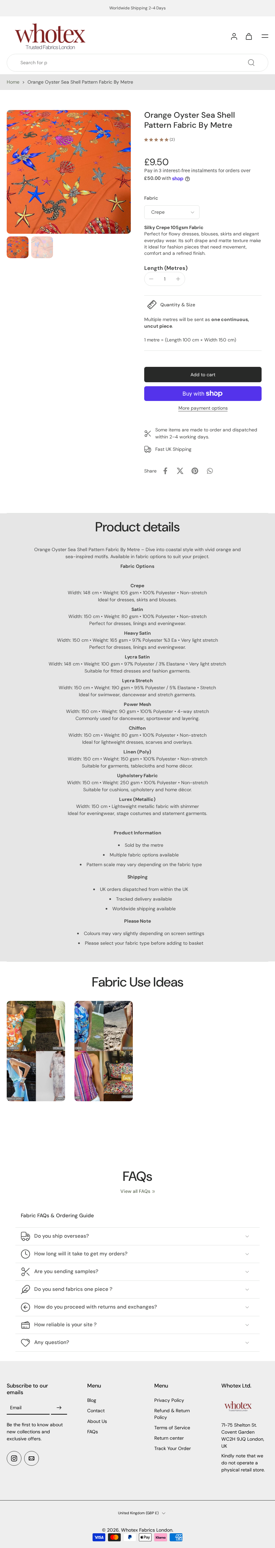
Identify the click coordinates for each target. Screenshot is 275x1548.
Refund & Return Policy (172, 1414)
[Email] (31, 1458)
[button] (265, 36)
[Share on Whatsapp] (209, 470)
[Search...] (251, 62)
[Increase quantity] (178, 279)
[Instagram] (14, 1458)
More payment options (203, 408)
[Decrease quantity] (151, 279)
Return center (169, 1438)
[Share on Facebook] (165, 470)
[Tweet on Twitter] (180, 470)
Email (15, 1408)
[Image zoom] (69, 172)
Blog (91, 1400)
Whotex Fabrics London (146, 1530)
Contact (96, 1411)
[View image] (18, 247)
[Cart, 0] (248, 36)
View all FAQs (135, 1191)
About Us (97, 1421)
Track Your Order (172, 1448)
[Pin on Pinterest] (194, 470)
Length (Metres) (165, 268)
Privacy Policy (169, 1400)
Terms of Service (172, 1428)
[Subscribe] (59, 1408)
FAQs (92, 1432)
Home (13, 82)
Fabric (151, 198)
